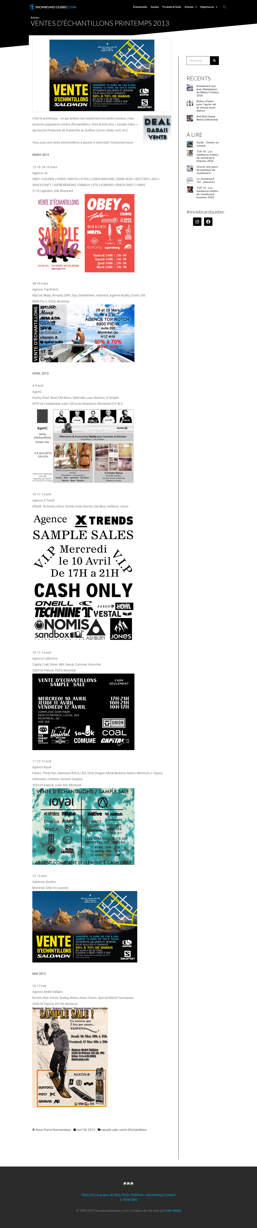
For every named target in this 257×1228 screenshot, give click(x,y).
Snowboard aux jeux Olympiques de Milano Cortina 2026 (208, 91)
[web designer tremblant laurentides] (125, 1184)
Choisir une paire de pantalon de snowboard (207, 170)
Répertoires (207, 7)
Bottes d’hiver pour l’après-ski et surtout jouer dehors (206, 106)
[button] (224, 6)
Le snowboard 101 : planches (206, 180)
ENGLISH (88, 1195)
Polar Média (173, 1210)
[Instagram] (197, 221)
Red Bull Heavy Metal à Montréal (207, 118)
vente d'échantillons (133, 1130)
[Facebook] (208, 221)
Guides (155, 7)
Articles (189, 7)
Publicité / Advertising (147, 1195)
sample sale (109, 1130)
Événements (140, 7)
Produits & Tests (171, 7)
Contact (169, 1195)
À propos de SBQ (108, 1195)
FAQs (125, 1195)
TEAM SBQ (129, 1199)
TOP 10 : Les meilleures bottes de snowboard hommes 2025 (207, 192)
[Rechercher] (214, 60)
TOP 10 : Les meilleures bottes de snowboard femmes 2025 (207, 156)
